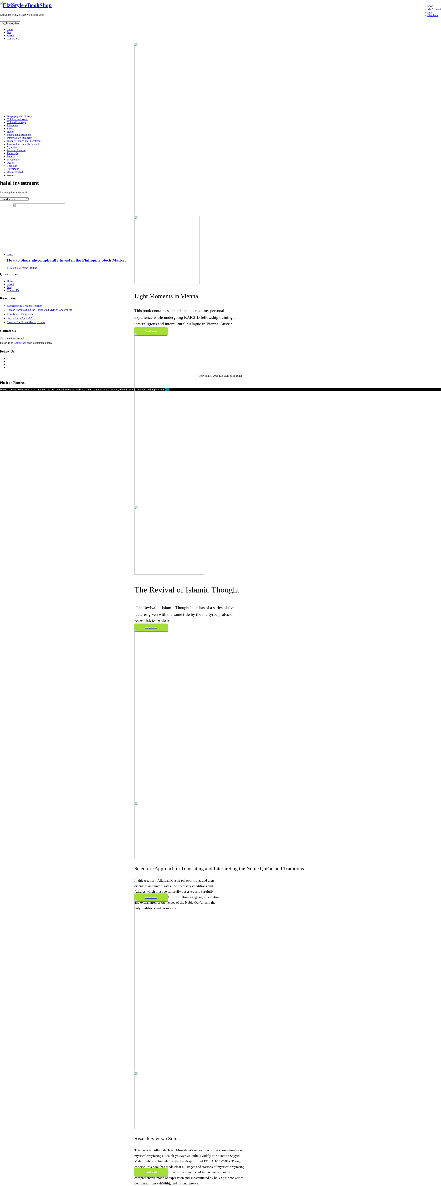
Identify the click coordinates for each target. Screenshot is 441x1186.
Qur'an (10, 162)
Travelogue (13, 168)
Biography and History (19, 116)
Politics (11, 156)
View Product (29, 267)
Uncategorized (15, 171)
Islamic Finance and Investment (24, 140)
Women (11, 175)
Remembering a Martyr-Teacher (24, 305)
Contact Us (13, 38)
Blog (9, 32)
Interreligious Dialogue (19, 137)
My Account (434, 9)
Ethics (10, 128)
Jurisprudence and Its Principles (24, 144)
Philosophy (13, 153)
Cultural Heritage (16, 122)
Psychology (13, 159)
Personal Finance (16, 150)
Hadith (10, 131)
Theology (12, 165)
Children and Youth (17, 119)
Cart (429, 12)
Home (10, 281)
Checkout (432, 15)
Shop (430, 5)
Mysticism (12, 147)
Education (12, 125)
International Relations (19, 134)
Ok (167, 389)
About (10, 35)
